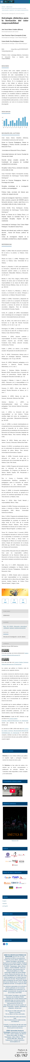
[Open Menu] (1, 1)
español (4, 903)
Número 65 (15, 840)
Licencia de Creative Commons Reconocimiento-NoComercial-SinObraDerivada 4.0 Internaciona (15, 730)
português (5, 906)
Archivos (9, 7)
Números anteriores (9, 803)
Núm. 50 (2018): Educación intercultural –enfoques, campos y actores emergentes (15, 9)
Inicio (3, 7)
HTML (14, 602)
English (4, 901)
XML (23, 602)
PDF (5, 602)
